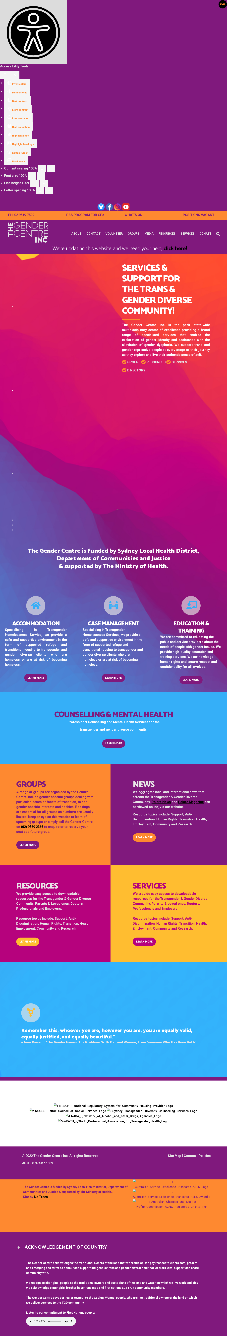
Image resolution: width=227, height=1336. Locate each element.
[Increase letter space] (49, 190)
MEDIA (149, 233)
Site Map (174, 1156)
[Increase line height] (44, 183)
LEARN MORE (36, 677)
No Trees (41, 1197)
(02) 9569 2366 (32, 827)
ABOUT (76, 233)
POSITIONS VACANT (198, 215)
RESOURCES (167, 233)
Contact (190, 1156)
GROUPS (134, 233)
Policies (205, 1156)
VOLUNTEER (114, 233)
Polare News (161, 802)
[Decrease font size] (32, 176)
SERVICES (188, 233)
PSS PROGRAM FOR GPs (85, 215)
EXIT (222, 4)
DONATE (205, 233)
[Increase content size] (51, 168)
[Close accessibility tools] (14, 75)
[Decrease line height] (34, 183)
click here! (175, 248)
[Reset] (5, 75)
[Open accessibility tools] (33, 32)
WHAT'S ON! (133, 215)
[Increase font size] (41, 176)
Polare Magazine (191, 802)
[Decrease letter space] (40, 190)
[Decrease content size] (42, 168)
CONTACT (93, 233)
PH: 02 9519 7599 (21, 215)
